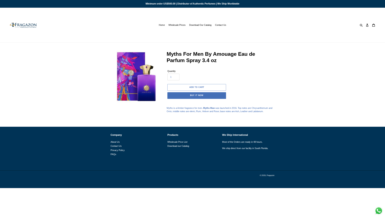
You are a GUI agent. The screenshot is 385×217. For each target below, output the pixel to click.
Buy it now (196, 95)
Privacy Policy (118, 150)
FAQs (113, 154)
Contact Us (116, 146)
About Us (115, 142)
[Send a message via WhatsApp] (378, 210)
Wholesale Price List (177, 142)
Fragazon (270, 175)
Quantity (171, 71)
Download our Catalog (178, 146)
